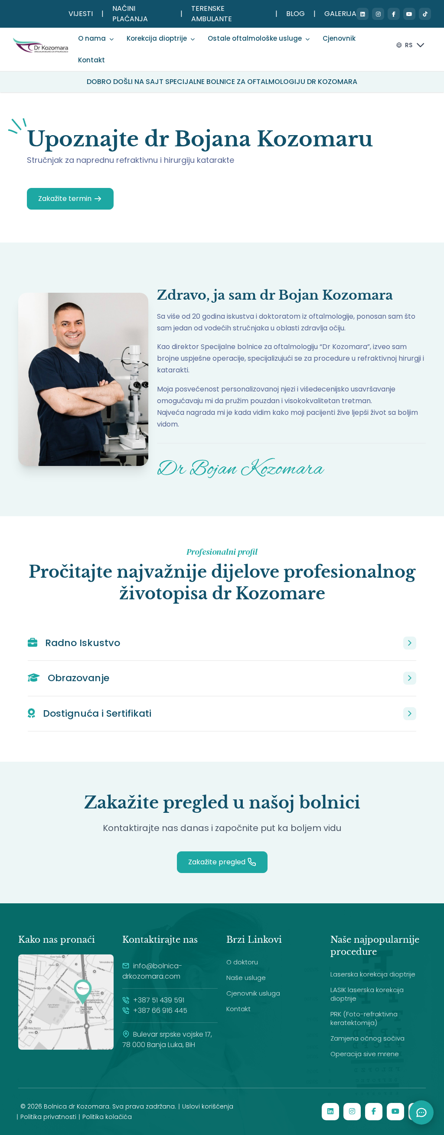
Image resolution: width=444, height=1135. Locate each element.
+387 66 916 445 (159, 1010)
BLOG (295, 14)
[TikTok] (425, 14)
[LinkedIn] (362, 14)
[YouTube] (409, 14)
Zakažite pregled (216, 862)
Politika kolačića (107, 1116)
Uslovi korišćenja (207, 1106)
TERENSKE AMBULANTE (211, 13)
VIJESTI (81, 14)
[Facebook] (394, 14)
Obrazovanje (77, 678)
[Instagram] (378, 14)
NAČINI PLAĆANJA (130, 13)
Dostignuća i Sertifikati (95, 713)
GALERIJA (340, 14)
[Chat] (421, 1112)
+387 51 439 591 (157, 1000)
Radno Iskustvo (81, 643)
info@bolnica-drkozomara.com (152, 971)
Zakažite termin (64, 199)
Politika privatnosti (48, 1116)
